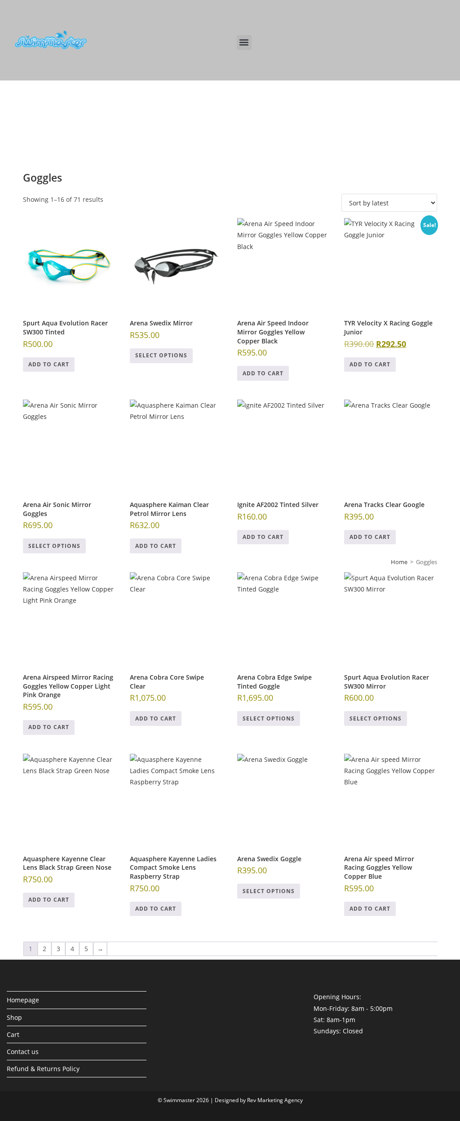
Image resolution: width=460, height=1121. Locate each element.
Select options (161, 355)
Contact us (23, 1051)
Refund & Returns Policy (43, 1068)
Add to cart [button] (48, 364)
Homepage (23, 1000)
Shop (14, 1017)
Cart (13, 1034)
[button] (244, 42)
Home (399, 562)
